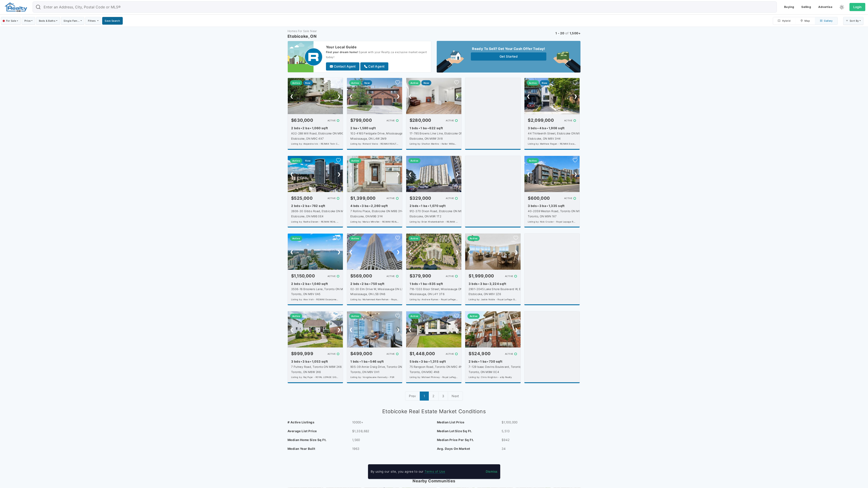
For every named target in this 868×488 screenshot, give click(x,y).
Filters (92, 20)
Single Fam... (72, 20)
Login (857, 7)
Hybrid (785, 20)
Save (112, 20)
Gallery (828, 20)
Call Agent (376, 66)
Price (27, 20)
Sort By (854, 20)
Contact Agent (344, 66)
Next (455, 396)
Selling (806, 7)
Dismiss (492, 471)
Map (807, 20)
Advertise (825, 7)
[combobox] (405, 7)
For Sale (11, 20)
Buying (789, 7)
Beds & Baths (47, 20)
